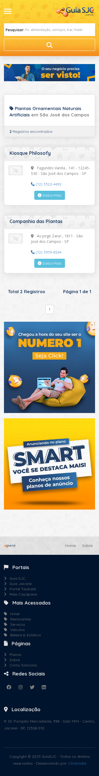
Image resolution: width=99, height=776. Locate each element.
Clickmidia (77, 763)
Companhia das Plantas (36, 221)
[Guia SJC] (75, 11)
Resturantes (19, 619)
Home (70, 545)
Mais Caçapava (21, 594)
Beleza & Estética (24, 635)
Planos (13, 654)
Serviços (16, 624)
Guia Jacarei (19, 583)
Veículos (16, 629)
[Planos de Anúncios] (49, 463)
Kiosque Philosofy (30, 153)
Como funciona (21, 665)
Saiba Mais (51, 195)
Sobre (87, 545)
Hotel (13, 613)
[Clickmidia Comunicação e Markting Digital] (49, 367)
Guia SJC (15, 578)
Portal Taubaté (21, 589)
